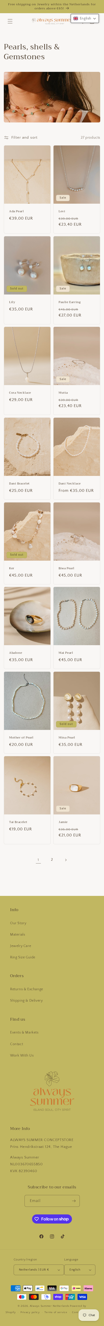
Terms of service (55, 1312)
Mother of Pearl (21, 738)
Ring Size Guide (22, 957)
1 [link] (38, 860)
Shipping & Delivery (26, 1001)
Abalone (15, 653)
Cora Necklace (20, 393)
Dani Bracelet (19, 484)
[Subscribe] (74, 1201)
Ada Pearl (16, 211)
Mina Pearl (67, 738)
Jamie (63, 822)
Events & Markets (24, 1032)
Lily (12, 302)
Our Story (18, 923)
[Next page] (65, 860)
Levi (62, 211)
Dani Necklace (70, 484)
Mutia (63, 393)
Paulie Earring (70, 302)
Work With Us (22, 1056)
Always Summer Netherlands (49, 1306)
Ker (11, 568)
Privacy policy (30, 1312)
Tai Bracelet (18, 822)
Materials (17, 935)
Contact (16, 1044)
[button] (10, 21)
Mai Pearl (66, 653)
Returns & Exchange (26, 989)
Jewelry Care (20, 946)
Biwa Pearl (66, 568)
